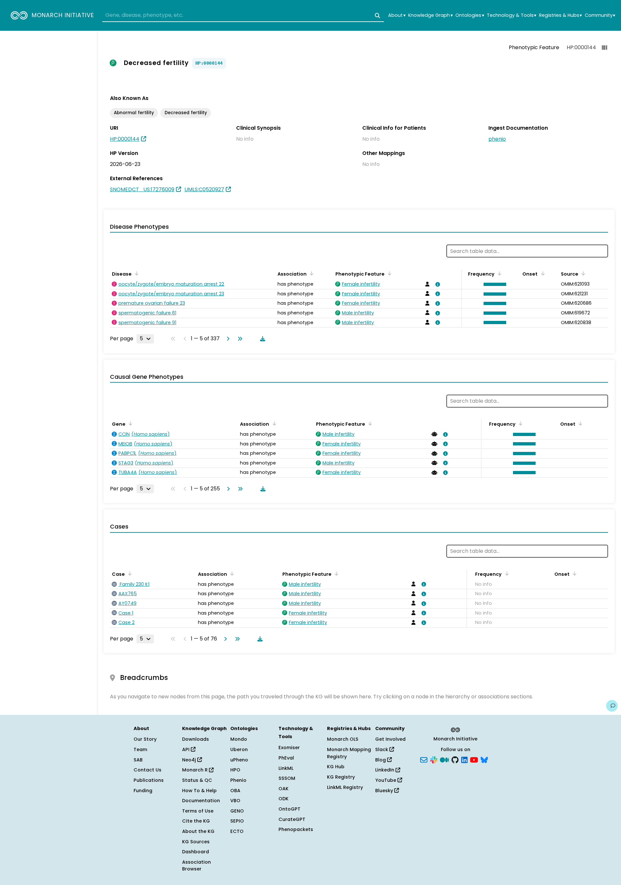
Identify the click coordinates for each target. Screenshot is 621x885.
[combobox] (243, 15)
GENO (237, 811)
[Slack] (433, 759)
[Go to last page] (239, 338)
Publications (149, 780)
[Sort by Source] (582, 273)
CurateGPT (291, 819)
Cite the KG (196, 821)
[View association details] (436, 284)
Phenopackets (295, 829)
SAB (138, 760)
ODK (283, 798)
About (396, 15)
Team (140, 749)
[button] (493, 284)
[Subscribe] (423, 759)
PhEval (286, 758)
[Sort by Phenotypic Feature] (388, 273)
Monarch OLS (342, 739)
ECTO (237, 831)
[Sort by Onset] (541, 273)
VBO (235, 800)
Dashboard (195, 851)
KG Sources (196, 841)
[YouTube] (474, 759)
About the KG (198, 831)
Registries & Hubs (560, 15)
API (186, 749)
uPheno (239, 760)
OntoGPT (289, 809)
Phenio (238, 780)
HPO (235, 770)
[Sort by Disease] (135, 273)
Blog (381, 760)
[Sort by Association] (310, 273)
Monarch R (195, 770)
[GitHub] (455, 759)
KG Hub (335, 766)
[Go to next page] (227, 338)
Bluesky (384, 790)
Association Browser (196, 865)
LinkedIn (385, 770)
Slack (382, 749)
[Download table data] (261, 338)
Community (600, 15)
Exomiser (289, 747)
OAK (283, 788)
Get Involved (390, 739)
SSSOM (286, 778)
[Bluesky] (484, 759)
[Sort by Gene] (129, 423)
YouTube (386, 780)
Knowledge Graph (430, 15)
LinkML (285, 768)
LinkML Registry (345, 787)
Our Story (145, 739)
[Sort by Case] (129, 573)
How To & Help (199, 790)
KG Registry (341, 777)
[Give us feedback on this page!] (612, 706)
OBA (235, 790)
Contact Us (147, 770)
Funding (143, 790)
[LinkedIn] (464, 759)
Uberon (239, 749)
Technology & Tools (511, 15)
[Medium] (444, 759)
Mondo (238, 739)
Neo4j (189, 760)
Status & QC (197, 780)
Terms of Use (197, 811)
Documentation (201, 800)
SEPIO (237, 821)
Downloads (195, 739)
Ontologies (469, 15)
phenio (497, 139)
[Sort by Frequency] (498, 273)
